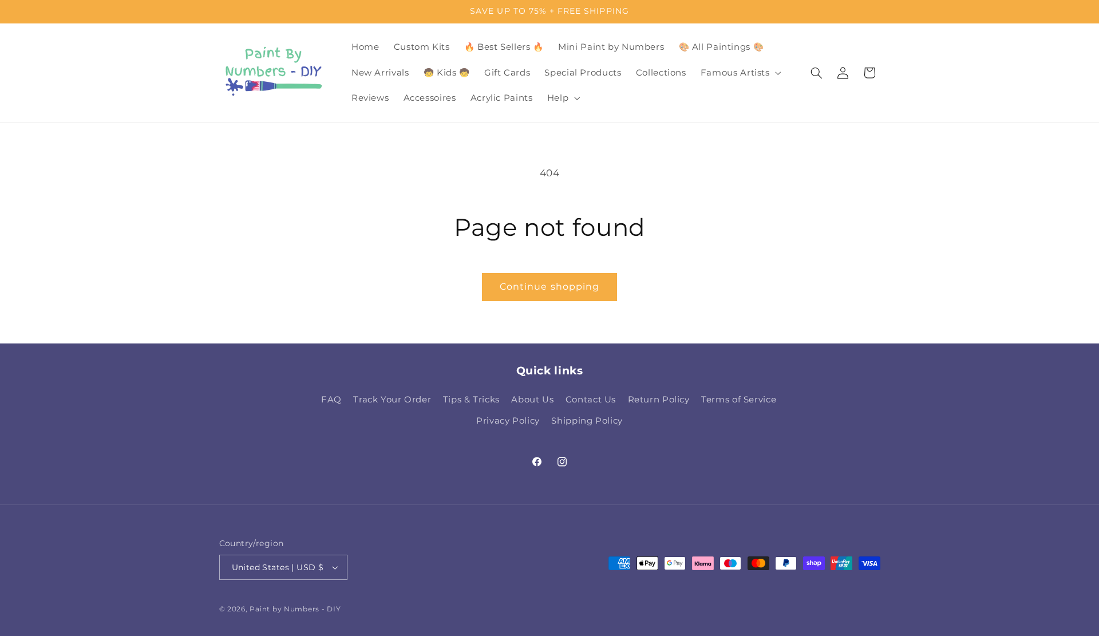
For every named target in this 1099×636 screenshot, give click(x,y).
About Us (532, 399)
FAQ (331, 399)
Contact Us (591, 399)
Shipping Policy (586, 421)
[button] (739, 72)
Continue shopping (549, 286)
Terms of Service (738, 399)
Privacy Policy (508, 421)
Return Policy (659, 399)
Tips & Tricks (471, 399)
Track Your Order (392, 399)
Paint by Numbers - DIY (295, 609)
